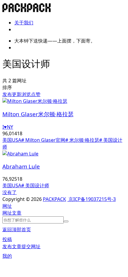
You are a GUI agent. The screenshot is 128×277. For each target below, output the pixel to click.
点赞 (35, 94)
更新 (16, 94)
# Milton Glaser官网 (43, 140)
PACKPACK (54, 199)
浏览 (26, 94)
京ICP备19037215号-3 (91, 199)
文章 (16, 213)
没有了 (9, 192)
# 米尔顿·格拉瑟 (82, 140)
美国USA (11, 140)
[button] (7, 206)
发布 (7, 94)
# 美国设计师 (35, 185)
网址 (7, 213)
